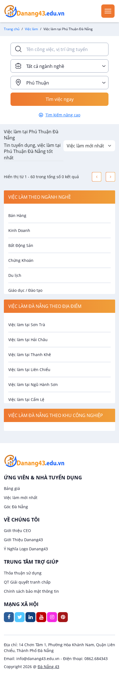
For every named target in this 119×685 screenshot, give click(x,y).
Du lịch (14, 275)
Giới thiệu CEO (17, 530)
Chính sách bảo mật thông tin (31, 591)
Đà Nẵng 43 (48, 666)
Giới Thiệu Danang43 (23, 539)
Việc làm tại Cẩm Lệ (26, 399)
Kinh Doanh (19, 230)
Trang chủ (11, 29)
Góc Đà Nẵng (16, 506)
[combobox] (59, 66)
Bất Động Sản (20, 245)
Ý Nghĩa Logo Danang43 (26, 548)
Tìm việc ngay (60, 99)
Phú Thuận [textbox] (37, 83)
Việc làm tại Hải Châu (28, 339)
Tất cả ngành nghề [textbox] (45, 66)
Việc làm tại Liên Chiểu (29, 369)
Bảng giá (12, 488)
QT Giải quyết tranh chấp (27, 582)
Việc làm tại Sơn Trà (26, 324)
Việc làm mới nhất (20, 497)
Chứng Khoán (20, 260)
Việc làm (31, 29)
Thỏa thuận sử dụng (23, 573)
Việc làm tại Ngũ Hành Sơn (33, 384)
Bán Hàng (17, 215)
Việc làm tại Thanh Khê (29, 354)
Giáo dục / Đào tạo (25, 290)
